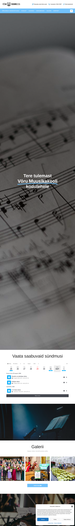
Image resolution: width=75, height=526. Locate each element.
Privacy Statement (57, 523)
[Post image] (12, 469)
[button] (72, 506)
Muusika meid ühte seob (40, 4)
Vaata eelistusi (67, 519)
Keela (55, 519)
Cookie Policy (50, 523)
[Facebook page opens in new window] (71, 11)
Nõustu (43, 519)
